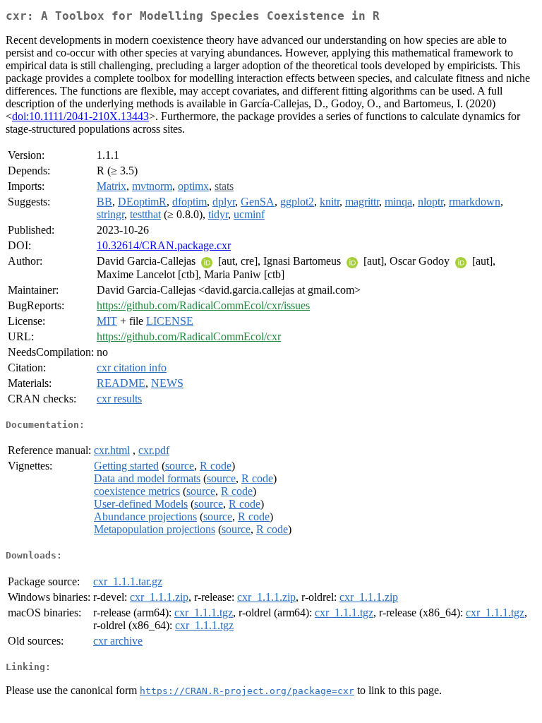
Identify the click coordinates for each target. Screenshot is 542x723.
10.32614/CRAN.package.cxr (164, 245)
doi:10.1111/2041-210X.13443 (80, 116)
